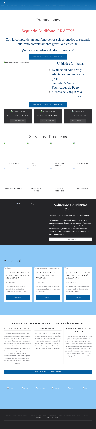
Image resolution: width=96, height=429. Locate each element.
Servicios (15, 5)
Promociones (50, 5)
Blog (14, 415)
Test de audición (83, 415)
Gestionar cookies (53, 417)
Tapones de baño (13, 189)
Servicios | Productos (48, 136)
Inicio (8, 415)
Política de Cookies (55, 415)
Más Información (18, 120)
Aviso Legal (22, 415)
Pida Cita (87, 5)
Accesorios (82, 189)
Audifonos (82, 163)
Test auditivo (13, 163)
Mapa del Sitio (69, 415)
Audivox (4, 5)
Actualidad (64, 5)
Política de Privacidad (37, 415)
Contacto (76, 5)
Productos (25, 5)
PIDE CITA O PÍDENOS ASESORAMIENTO (48, 371)
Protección (38, 5)
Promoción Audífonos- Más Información (48, 56)
